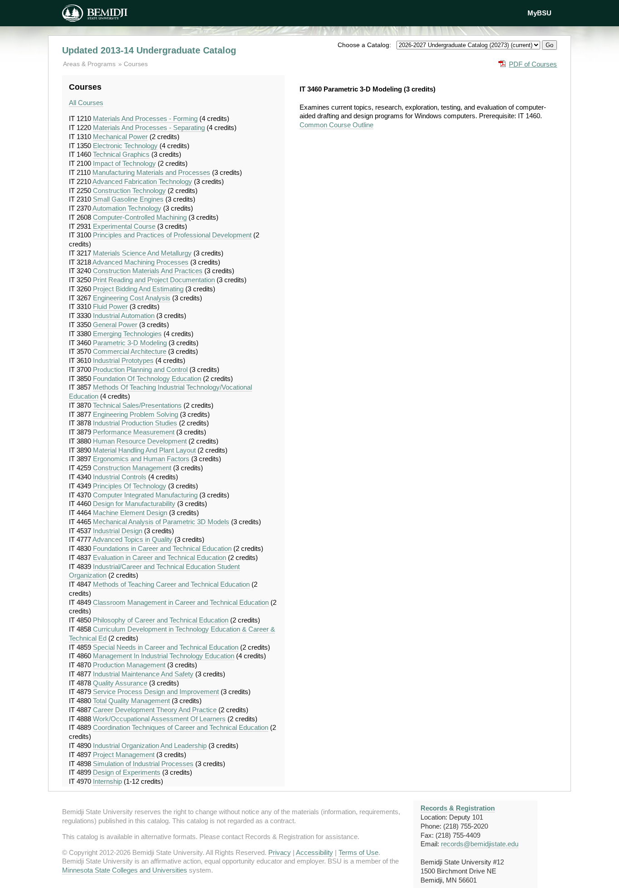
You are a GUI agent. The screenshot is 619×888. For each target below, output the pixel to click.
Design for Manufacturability (134, 503)
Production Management (129, 665)
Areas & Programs (90, 64)
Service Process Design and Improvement (156, 691)
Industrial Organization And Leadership (150, 745)
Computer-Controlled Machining (140, 217)
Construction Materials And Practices (148, 271)
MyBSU (539, 13)
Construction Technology (129, 190)
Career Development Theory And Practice (155, 710)
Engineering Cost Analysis (131, 298)
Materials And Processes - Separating (149, 127)
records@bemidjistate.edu (479, 844)
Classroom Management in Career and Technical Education (181, 602)
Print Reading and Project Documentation (154, 280)
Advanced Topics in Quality (132, 539)
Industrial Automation (124, 315)
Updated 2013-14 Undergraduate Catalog (149, 50)
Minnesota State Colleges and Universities (124, 870)
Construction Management (132, 468)
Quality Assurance (120, 683)
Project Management (124, 754)
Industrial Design (117, 531)
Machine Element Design (130, 512)
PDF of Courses (533, 64)
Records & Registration (458, 808)
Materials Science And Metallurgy (142, 253)
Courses (136, 64)
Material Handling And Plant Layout (144, 450)
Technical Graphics (121, 154)
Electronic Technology (125, 146)
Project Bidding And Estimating (138, 289)
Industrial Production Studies (135, 423)
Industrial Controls (119, 477)
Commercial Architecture (129, 351)
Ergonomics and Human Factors (141, 459)
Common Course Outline (336, 125)
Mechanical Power (120, 136)
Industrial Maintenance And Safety (143, 674)
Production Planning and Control (140, 369)
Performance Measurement (133, 432)
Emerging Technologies (127, 334)
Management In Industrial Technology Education (163, 656)
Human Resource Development (140, 441)
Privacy (279, 852)
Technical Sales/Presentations (137, 405)
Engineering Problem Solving (135, 414)
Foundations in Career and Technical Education (162, 548)
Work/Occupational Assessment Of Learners (159, 719)
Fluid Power (110, 306)
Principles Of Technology (129, 486)
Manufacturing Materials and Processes (151, 172)
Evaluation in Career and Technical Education (159, 557)
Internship (107, 781)
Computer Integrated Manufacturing (145, 495)
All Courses (86, 102)
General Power (115, 324)
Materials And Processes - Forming (145, 118)
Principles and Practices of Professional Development (172, 235)
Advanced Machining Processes (140, 262)
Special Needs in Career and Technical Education (165, 647)
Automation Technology (126, 208)
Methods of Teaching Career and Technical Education (171, 584)
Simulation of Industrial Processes (143, 763)
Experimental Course (124, 226)
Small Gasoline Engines (128, 199)
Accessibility (314, 852)
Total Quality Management (131, 701)
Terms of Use (358, 852)
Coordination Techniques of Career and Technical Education (180, 727)
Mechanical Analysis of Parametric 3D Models (161, 522)
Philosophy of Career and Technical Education (160, 620)
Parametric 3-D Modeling (130, 343)
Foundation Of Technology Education (147, 378)
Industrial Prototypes (123, 360)
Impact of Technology (124, 163)
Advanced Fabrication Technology (142, 181)
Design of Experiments (126, 772)
